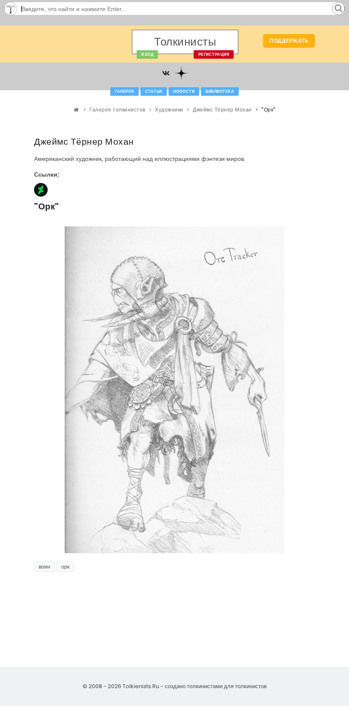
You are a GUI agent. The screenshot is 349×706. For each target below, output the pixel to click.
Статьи (153, 91)
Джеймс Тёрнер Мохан (222, 109)
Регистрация (213, 54)
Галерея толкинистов (117, 109)
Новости (184, 91)
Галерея (124, 91)
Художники (169, 109)
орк (65, 566)
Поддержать (289, 40)
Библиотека (220, 91)
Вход (147, 54)
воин (44, 566)
